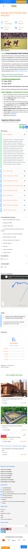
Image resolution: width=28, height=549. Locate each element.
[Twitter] (2, 532)
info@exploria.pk (6, 2)
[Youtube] (10, 529)
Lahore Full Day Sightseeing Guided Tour (12, 399)
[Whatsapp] (20, 127)
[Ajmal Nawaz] (24, 424)
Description (5, 50)
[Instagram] (7, 529)
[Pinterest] (5, 529)
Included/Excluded (8, 217)
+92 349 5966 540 (7, 1)
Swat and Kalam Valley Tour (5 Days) (11, 437)
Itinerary (4, 131)
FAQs (3, 313)
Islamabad (13, 115)
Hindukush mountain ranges (20, 71)
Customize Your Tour (21, 1)
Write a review (4, 367)
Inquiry (24, 547)
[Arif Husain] (24, 397)
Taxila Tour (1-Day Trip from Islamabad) (12, 426)
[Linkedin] (26, 127)
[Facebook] (23, 127)
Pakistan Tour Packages (8, 466)
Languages (5, 264)
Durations (4, 256)
